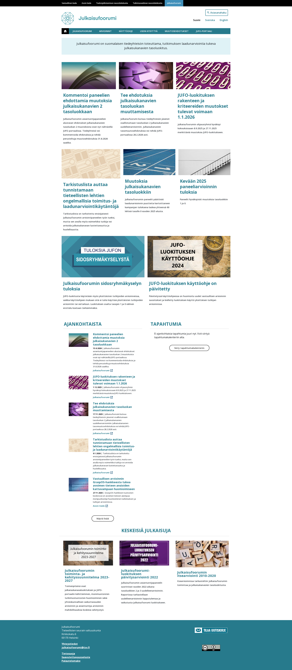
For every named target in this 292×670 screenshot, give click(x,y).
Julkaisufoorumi (174, 3)
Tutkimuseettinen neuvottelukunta (147, 3)
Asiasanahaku (218, 12)
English (224, 20)
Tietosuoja (68, 653)
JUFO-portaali (204, 31)
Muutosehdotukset (177, 31)
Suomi (196, 20)
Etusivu (67, 31)
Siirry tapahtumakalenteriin (189, 348)
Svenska (210, 20)
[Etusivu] (95, 16)
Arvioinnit (105, 31)
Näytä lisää (103, 518)
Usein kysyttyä (149, 31)
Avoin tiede (86, 3)
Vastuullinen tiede (69, 3)
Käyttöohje (126, 31)
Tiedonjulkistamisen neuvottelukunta (112, 3)
